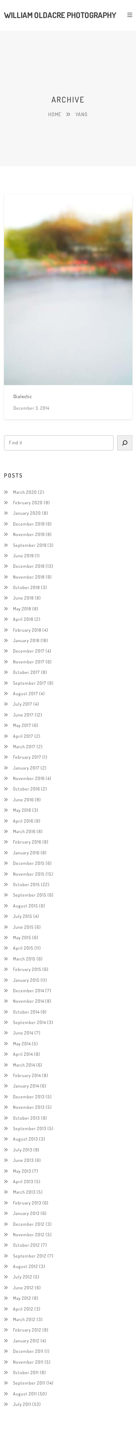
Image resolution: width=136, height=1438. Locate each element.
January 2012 (26, 1340)
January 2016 (26, 852)
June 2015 (23, 927)
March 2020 (25, 492)
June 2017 (23, 715)
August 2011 (25, 1393)
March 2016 (24, 831)
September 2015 (29, 895)
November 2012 (29, 1234)
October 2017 (26, 672)
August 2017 (25, 693)
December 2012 (29, 1224)
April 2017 (23, 736)
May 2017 (22, 725)
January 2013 (26, 1213)
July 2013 (22, 1149)
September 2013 (29, 1128)
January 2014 (26, 1086)
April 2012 (23, 1309)
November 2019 (29, 534)
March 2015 (24, 959)
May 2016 (22, 810)
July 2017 (22, 704)
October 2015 (26, 884)
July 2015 (22, 916)
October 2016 (26, 789)
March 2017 (24, 746)
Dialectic (22, 396)
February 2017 (27, 757)
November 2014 (28, 1001)
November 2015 (29, 874)
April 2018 (23, 619)
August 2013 (25, 1139)
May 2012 (22, 1298)
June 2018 (23, 598)
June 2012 (23, 1287)
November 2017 (29, 661)
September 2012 (29, 1256)
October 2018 (26, 587)
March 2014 (24, 1065)
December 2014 (28, 990)
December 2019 (29, 524)
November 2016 (29, 778)
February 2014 (27, 1075)
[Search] (124, 442)
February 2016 (27, 842)
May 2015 (22, 937)
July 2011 (22, 1404)
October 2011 (26, 1372)
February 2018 (27, 630)
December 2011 (28, 1351)
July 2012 (22, 1277)
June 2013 (23, 1160)
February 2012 (27, 1330)
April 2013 (23, 1181)
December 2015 (29, 863)
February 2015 (27, 969)
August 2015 (25, 905)
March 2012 (24, 1319)
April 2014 (23, 1054)
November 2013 (29, 1107)
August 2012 (25, 1266)
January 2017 (26, 768)
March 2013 (24, 1192)
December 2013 (29, 1096)
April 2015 (23, 948)
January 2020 (27, 513)
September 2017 (29, 683)
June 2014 (23, 1033)
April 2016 (23, 821)
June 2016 (23, 799)
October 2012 (26, 1245)
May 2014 (22, 1043)
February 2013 (27, 1203)
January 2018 (26, 640)
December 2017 (29, 651)
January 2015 (26, 980)
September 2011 (29, 1383)
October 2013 (26, 1118)
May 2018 (22, 608)
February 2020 (28, 502)
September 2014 (29, 1022)
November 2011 (28, 1362)
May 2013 (22, 1171)
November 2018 (29, 577)
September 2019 (29, 545)
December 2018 (29, 566)
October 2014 (26, 1012)
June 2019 (23, 555)
